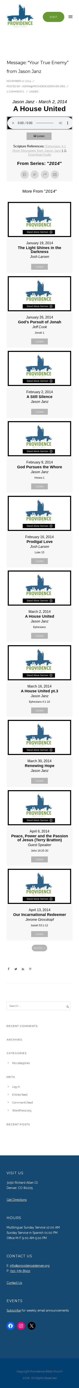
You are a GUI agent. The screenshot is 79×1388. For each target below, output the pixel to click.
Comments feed (22, 1102)
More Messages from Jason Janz (37, 150)
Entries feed (19, 1094)
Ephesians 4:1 (55, 146)
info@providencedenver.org (30, 1265)
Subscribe (14, 1310)
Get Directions (17, 1200)
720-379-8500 (20, 1271)
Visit (53, 17)
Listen (41, 136)
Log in (16, 1086)
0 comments (15, 91)
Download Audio (39, 154)
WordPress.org (21, 1110)
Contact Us (14, 1283)
